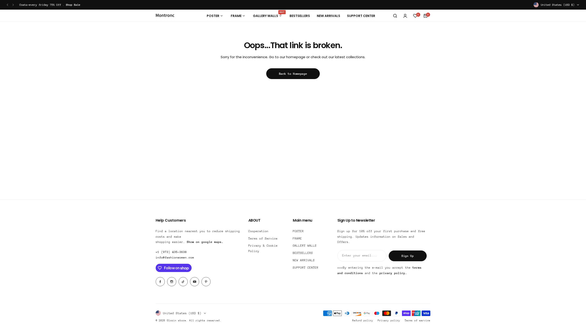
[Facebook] (160, 281)
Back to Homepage (293, 73)
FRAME (297, 238)
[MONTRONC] (165, 16)
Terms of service (417, 320)
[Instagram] (171, 281)
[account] (405, 16)
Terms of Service (263, 238)
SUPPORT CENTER (305, 267)
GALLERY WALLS (305, 245)
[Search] (395, 16)
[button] (7, 5)
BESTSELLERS (303, 253)
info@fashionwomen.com (175, 257)
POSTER (298, 231)
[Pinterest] (206, 281)
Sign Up (408, 256)
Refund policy (362, 320)
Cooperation (258, 231)
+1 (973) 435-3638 (171, 252)
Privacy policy (389, 320)
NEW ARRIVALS (304, 260)
